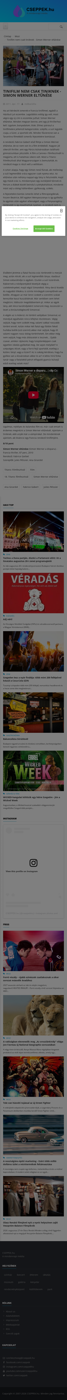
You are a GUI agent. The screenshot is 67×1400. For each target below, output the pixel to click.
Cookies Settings (20, 228)
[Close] (61, 210)
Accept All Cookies (44, 228)
